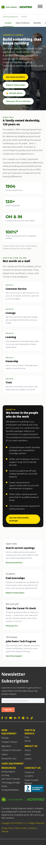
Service (28, 741)
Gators (4, 754)
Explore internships (15, 85)
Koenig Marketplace (10, 789)
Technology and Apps (10, 782)
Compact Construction (11, 750)
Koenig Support (8, 771)
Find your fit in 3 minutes (18, 101)
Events (4, 786)
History (28, 750)
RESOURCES (8, 767)
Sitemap (4, 831)
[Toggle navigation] (40, 7)
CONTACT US (33, 767)
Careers (8, 23)
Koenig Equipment (10, 17)
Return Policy (21, 828)
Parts (27, 737)
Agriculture (6, 746)
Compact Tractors (9, 742)
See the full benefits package (19, 519)
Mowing (4, 737)
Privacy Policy (7, 828)
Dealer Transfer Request (31, 782)
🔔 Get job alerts (14, 93)
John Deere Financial (10, 778)
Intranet (32, 828)
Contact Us (29, 772)
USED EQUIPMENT (12, 763)
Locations (29, 776)
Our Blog (5, 775)
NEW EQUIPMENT (9, 731)
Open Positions (23, 23)
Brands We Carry (8, 758)
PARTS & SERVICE (30, 731)
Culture (28, 754)
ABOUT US (31, 746)
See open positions (15, 77)
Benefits (37, 23)
